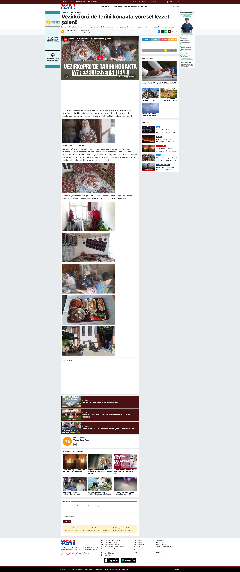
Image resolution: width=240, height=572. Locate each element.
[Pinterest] (69, 553)
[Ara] (174, 7)
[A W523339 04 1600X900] (88, 178)
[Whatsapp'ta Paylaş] (165, 31)
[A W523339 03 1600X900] (88, 279)
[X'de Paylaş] (162, 31)
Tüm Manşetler (108, 551)
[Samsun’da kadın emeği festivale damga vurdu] (75, 484)
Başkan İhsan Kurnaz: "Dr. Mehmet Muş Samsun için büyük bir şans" (100, 471)
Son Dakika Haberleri (110, 553)
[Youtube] (80, 553)
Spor (157, 127)
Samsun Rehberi (130, 7)
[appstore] (111, 560)
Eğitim (158, 155)
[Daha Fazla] (169, 31)
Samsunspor (117, 7)
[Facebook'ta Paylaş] (159, 31)
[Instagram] (73, 553)
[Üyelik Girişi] (177, 2)
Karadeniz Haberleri (162, 164)
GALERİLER (69, 2)
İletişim (158, 552)
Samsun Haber (105, 7)
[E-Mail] (74, 444)
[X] (66, 553)
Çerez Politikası (161, 544)
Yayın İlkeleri (137, 549)
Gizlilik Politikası (137, 547)
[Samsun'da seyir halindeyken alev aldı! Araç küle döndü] (75, 461)
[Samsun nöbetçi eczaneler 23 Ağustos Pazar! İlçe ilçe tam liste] (125, 461)
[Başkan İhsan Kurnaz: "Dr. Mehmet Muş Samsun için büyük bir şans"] (100, 461)
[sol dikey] (52, 39)
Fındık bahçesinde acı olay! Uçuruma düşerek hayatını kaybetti (166, 168)
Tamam (177, 569)
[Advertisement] (100, 94)
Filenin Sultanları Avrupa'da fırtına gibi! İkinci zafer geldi (166, 131)
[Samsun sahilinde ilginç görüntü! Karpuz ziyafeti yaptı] (100, 484)
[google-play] (128, 560)
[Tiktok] (83, 553)
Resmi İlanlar (143, 7)
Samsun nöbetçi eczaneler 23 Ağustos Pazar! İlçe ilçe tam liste (125, 471)
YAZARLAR (93, 2)
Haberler (64, 12)
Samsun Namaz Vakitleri (111, 544)
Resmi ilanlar (160, 542)
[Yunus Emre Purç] (67, 441)
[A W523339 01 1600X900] (88, 341)
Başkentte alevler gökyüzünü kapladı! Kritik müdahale (165, 140)
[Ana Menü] (178, 7)
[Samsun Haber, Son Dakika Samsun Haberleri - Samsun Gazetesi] (68, 6)
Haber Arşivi (107, 555)
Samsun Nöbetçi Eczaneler (112, 540)
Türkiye (158, 136)
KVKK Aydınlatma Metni (164, 547)
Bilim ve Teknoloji (138, 544)
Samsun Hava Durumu (110, 542)
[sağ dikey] (187, 39)
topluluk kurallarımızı (81, 528)
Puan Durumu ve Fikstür (111, 549)
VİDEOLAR (81, 2)
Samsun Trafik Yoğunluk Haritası (114, 547)
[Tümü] (176, 122)
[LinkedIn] (76, 553)
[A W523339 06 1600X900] (88, 247)
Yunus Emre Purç (81, 440)
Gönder (67, 521)
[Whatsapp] (87, 553)
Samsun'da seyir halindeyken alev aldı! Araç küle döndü (166, 150)
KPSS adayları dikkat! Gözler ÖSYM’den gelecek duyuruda (166, 159)
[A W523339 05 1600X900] (88, 216)
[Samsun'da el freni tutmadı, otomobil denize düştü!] (125, 484)
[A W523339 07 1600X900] (88, 310)
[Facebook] (62, 553)
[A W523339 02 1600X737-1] (88, 131)
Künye (135, 552)
